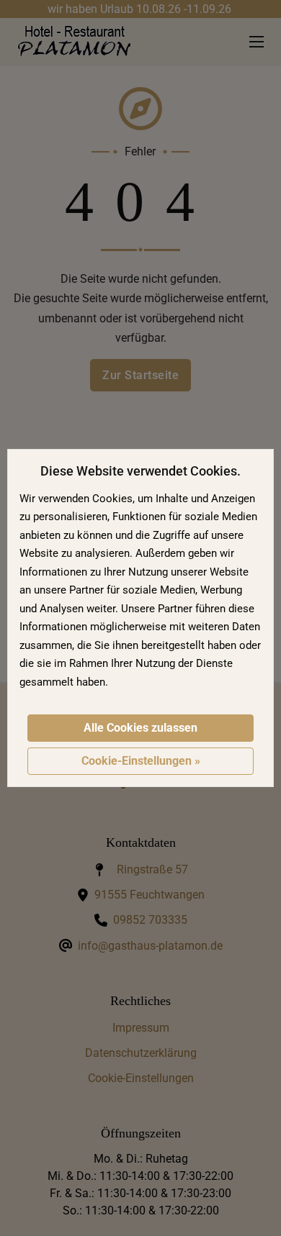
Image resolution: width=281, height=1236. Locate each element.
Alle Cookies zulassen (140, 728)
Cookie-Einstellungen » (140, 761)
